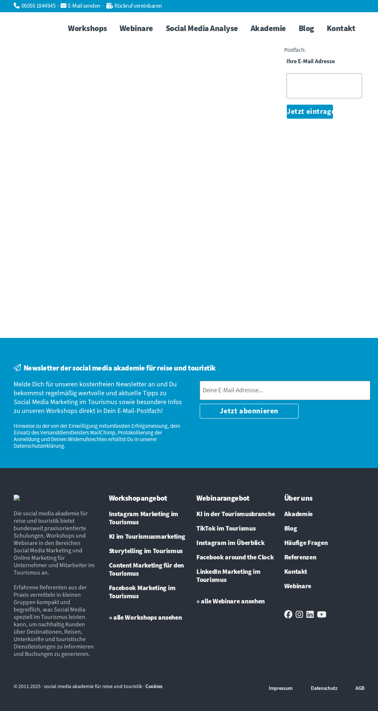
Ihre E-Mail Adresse (310, 61)
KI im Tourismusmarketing (147, 537)
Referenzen (300, 557)
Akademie (298, 514)
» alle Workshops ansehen (145, 617)
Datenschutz (324, 688)
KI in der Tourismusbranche (235, 514)
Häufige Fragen (306, 543)
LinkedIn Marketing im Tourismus (228, 576)
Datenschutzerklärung (39, 446)
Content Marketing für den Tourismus (146, 570)
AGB (359, 688)
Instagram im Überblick (230, 543)
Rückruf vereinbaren (138, 6)
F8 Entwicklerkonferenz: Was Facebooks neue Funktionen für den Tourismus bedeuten (73, 131)
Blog (290, 529)
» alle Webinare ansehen (230, 601)
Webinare (298, 586)
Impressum (281, 688)
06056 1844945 (38, 6)
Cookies (153, 686)
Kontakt (295, 572)
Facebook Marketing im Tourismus (142, 592)
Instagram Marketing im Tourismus (143, 518)
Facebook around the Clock (235, 557)
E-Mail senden (84, 6)
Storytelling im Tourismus (146, 551)
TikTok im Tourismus (225, 529)
